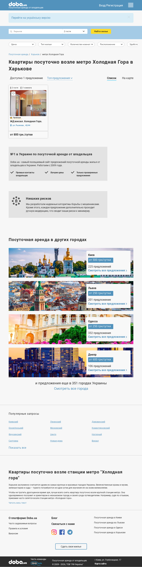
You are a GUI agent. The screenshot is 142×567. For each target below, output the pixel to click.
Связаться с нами (63, 524)
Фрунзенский (15, 434)
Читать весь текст (17, 503)
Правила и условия (18, 528)
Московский (56, 428)
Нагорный (97, 434)
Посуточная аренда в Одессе (108, 527)
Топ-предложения (59, 78)
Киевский (13, 422)
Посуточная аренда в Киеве (108, 517)
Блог (54, 518)
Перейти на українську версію (30, 17)
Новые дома (56, 441)
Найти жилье (101, 31)
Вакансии (13, 533)
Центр (53, 434)
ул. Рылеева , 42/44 (21, 125)
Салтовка (13, 441)
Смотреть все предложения (106, 270)
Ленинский (55, 422)
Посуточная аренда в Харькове (109, 532)
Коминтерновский (101, 428)
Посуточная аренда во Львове (109, 522)
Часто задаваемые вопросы (23, 523)
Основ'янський (16, 428)
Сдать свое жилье (71, 546)
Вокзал (95, 441)
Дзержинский (98, 422)
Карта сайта (100, 563)
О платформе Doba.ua (23, 518)
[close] (129, 17)
